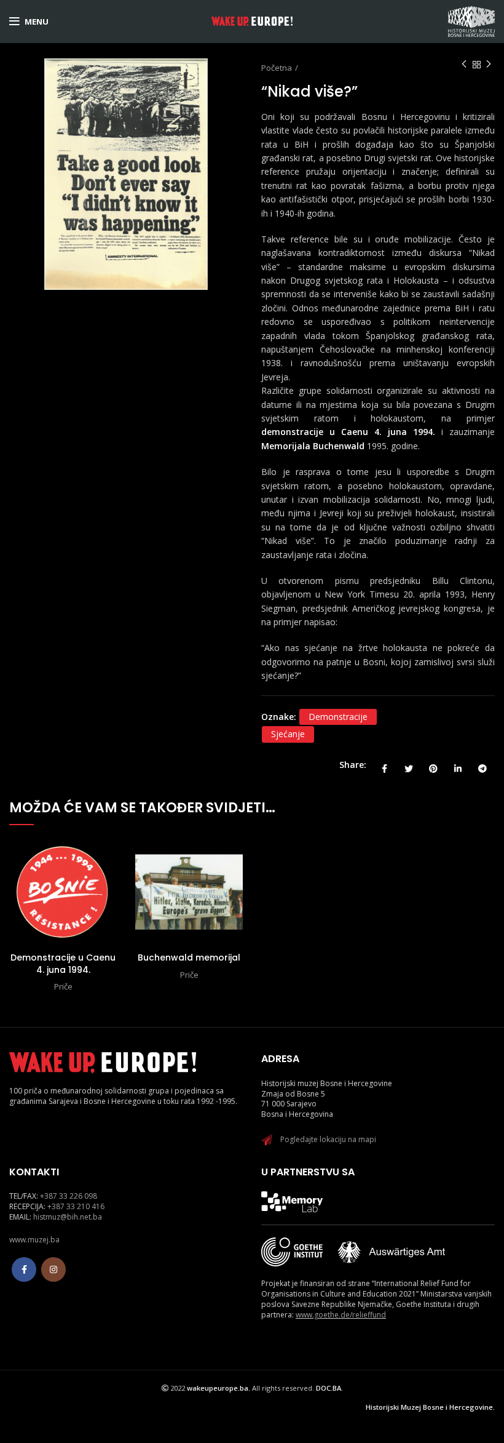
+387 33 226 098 (68, 1196)
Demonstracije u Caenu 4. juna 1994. (63, 963)
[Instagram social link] (53, 1269)
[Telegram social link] (482, 765)
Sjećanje (288, 734)
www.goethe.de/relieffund (341, 1314)
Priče (63, 986)
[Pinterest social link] (433, 765)
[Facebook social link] (384, 765)
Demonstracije (338, 716)
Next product (488, 64)
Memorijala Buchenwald (312, 446)
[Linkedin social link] (458, 765)
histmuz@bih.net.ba (67, 1217)
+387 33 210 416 (75, 1206)
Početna (276, 67)
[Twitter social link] (408, 765)
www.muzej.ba (34, 1239)
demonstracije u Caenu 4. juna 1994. (348, 432)
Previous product (464, 64)
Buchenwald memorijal (189, 957)
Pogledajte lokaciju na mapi (328, 1139)
